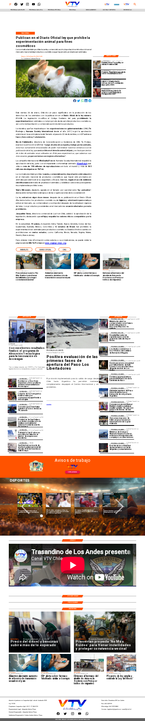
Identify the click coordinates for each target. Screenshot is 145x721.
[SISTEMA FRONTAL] (12, 421)
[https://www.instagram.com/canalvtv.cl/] (27, 5)
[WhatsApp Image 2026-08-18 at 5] (12, 408)
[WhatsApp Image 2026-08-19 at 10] (103, 420)
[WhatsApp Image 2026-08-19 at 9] (103, 406)
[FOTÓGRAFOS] (12, 395)
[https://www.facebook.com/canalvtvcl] (15, 5)
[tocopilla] (97, 64)
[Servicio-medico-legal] (12, 434)
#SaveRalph (82, 163)
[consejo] (97, 74)
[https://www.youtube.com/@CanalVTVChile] (33, 5)
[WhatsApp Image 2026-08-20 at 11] (103, 364)
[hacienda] (97, 93)
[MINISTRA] (103, 323)
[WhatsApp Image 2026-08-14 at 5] (12, 447)
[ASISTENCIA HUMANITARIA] (12, 383)
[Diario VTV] (10, 5)
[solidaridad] (103, 447)
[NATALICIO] (103, 350)
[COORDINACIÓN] (103, 378)
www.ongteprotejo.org (55, 243)
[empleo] (97, 83)
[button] (24, 249)
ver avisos (72, 472)
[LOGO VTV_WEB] (72, 7)
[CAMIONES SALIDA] (103, 392)
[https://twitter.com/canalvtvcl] (21, 5)
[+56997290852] (39, 5)
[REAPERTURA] (103, 433)
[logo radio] (117, 4)
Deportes (30, 493)
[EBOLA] (103, 337)
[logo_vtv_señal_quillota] (107, 4)
